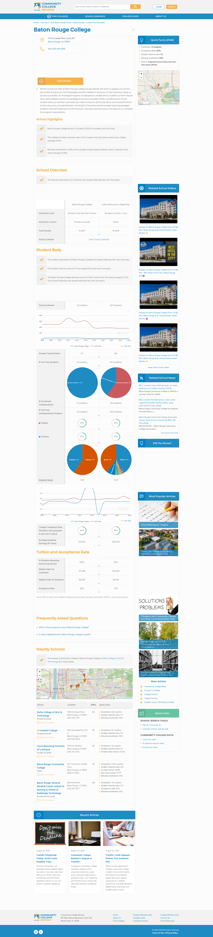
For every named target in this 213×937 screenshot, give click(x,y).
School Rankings (167, 921)
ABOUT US (161, 16)
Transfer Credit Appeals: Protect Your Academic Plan (118, 859)
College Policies (151, 694)
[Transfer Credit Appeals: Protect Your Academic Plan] (119, 834)
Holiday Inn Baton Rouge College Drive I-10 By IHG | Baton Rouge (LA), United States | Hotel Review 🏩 (158, 315)
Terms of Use (158, 933)
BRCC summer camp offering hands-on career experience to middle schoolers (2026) (158, 387)
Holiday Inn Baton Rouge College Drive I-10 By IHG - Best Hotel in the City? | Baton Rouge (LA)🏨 (158, 272)
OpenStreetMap (127, 698)
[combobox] (100, 6)
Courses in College (152, 690)
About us (117, 918)
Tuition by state (149, 739)
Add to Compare (47, 722)
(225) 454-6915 (58, 49)
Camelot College (48, 730)
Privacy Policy (171, 933)
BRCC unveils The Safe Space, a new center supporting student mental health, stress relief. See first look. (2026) (157, 402)
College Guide (139, 918)
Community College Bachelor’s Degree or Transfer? (81, 859)
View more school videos (158, 367)
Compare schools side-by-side (155, 729)
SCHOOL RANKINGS (95, 16)
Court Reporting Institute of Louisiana (51, 747)
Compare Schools (140, 921)
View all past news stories (169, 433)
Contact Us (165, 918)
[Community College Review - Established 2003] (47, 7)
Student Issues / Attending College (159, 702)
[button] (84, 682)
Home (115, 915)
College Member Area (169, 915)
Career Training (150, 698)
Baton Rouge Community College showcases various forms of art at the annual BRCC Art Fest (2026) (158, 420)
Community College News (155, 686)
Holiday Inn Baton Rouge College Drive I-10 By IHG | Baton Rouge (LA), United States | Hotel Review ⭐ (158, 358)
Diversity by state (149, 747)
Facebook (40, 932)
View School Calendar (99, 239)
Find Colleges (118, 921)
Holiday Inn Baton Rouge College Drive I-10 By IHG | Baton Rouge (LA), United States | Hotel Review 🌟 (158, 230)
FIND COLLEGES (60, 16)
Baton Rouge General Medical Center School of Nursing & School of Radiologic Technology (50, 788)
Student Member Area (142, 915)
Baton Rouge (54, 42)
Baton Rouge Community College (50, 766)
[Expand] (40, 681)
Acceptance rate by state (153, 743)
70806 (67, 42)
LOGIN (159, 7)
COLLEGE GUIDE (130, 16)
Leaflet (117, 698)
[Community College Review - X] (36, 932)
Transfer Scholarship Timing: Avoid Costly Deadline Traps (46, 859)
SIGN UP (171, 7)
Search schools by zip (151, 725)
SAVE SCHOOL (64, 81)
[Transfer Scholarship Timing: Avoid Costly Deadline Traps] (50, 834)
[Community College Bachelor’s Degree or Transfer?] (84, 834)
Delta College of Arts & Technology (49, 714)
